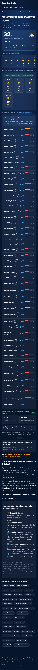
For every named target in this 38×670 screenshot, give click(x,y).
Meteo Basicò (7, 594)
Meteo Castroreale (22, 613)
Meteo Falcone (7, 622)
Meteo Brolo (18, 594)
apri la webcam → (20, 449)
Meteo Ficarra (19, 622)
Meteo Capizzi (29, 594)
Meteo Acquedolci (8, 585)
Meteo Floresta (21, 626)
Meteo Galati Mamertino (21, 645)
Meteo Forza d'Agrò (28, 631)
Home (13, 665)
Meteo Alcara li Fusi (23, 585)
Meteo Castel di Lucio (9, 608)
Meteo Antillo (29, 590)
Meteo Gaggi (7, 645)
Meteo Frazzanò (27, 636)
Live (21, 7)
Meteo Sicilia (7, 7)
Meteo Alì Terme (17, 590)
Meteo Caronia (7, 603)
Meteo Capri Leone (25, 599)
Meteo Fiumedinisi (8, 626)
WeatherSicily (9, 3)
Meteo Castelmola (8, 613)
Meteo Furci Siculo (8, 640)
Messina (12, 12)
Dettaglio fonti (7, 574)
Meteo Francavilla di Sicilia (11, 636)
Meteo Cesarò (7, 617)
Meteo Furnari (21, 640)
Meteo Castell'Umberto (26, 608)
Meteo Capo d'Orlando (10, 599)
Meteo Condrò (19, 617)
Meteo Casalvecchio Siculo (23, 603)
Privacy (19, 665)
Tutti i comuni (6, 665)
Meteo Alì (6, 590)
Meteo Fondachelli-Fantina (11, 631)
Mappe (16, 7)
